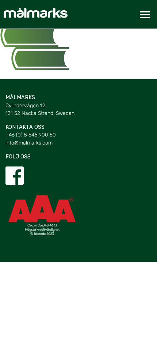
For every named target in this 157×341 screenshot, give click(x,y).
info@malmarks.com (29, 143)
